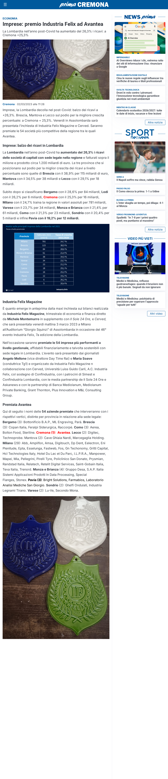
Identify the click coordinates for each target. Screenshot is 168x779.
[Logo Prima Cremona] (84, 4)
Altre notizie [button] (155, 122)
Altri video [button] (156, 313)
